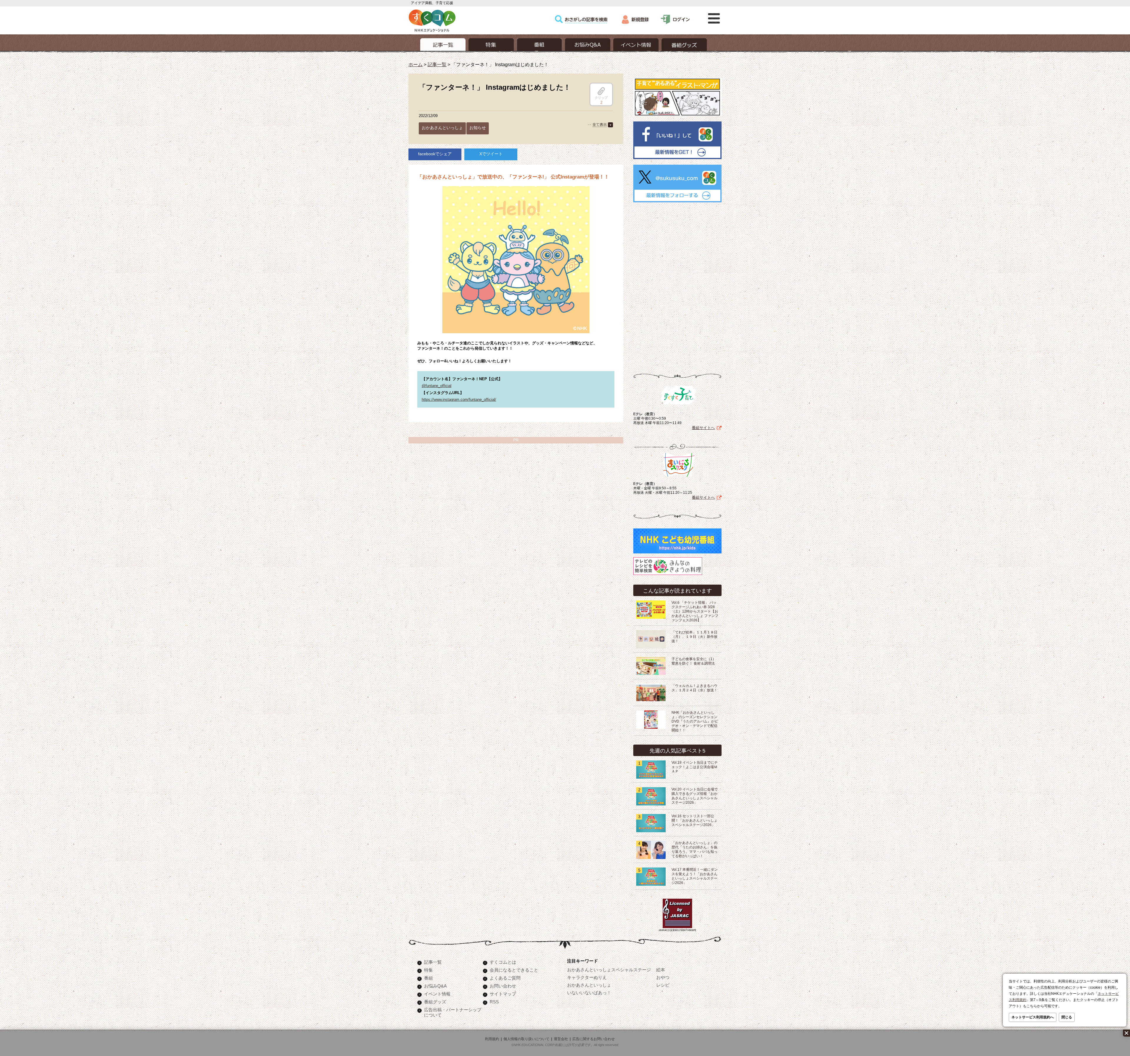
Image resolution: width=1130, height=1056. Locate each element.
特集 (428, 969)
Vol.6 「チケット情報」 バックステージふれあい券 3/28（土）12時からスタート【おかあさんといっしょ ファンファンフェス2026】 (695, 611)
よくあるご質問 (505, 977)
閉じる (1066, 1017)
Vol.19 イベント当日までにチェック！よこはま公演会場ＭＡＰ (695, 766)
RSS (494, 1001)
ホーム (415, 64)
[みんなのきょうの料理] (667, 575)
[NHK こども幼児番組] (677, 553)
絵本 (660, 969)
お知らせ (477, 127)
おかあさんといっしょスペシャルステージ (609, 969)
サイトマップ (503, 993)
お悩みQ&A (435, 985)
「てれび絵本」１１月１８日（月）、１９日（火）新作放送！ (694, 636)
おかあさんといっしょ (442, 127)
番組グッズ (435, 1001)
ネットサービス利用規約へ (1032, 1017)
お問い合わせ (503, 985)
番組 (428, 977)
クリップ (601, 97)
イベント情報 (437, 993)
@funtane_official (436, 385)
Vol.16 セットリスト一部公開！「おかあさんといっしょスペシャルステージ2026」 (694, 820)
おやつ (662, 977)
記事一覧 (437, 64)
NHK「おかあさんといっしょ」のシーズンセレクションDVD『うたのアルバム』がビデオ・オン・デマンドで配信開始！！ (695, 721)
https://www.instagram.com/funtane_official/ (459, 399)
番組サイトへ (703, 428)
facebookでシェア (435, 153)
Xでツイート (491, 153)
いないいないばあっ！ (589, 992)
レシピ (662, 984)
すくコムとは (503, 962)
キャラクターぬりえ (587, 977)
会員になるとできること (514, 969)
